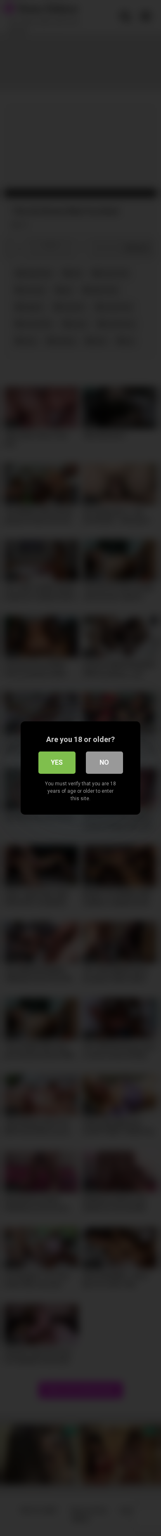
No (104, 762)
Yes (57, 762)
